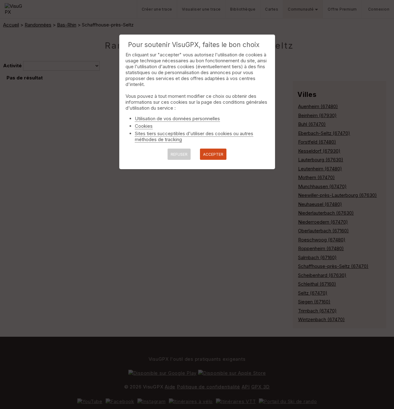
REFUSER (179, 154)
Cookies (144, 126)
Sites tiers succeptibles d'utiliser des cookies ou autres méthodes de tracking (194, 136)
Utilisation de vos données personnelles (177, 118)
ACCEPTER (213, 154)
